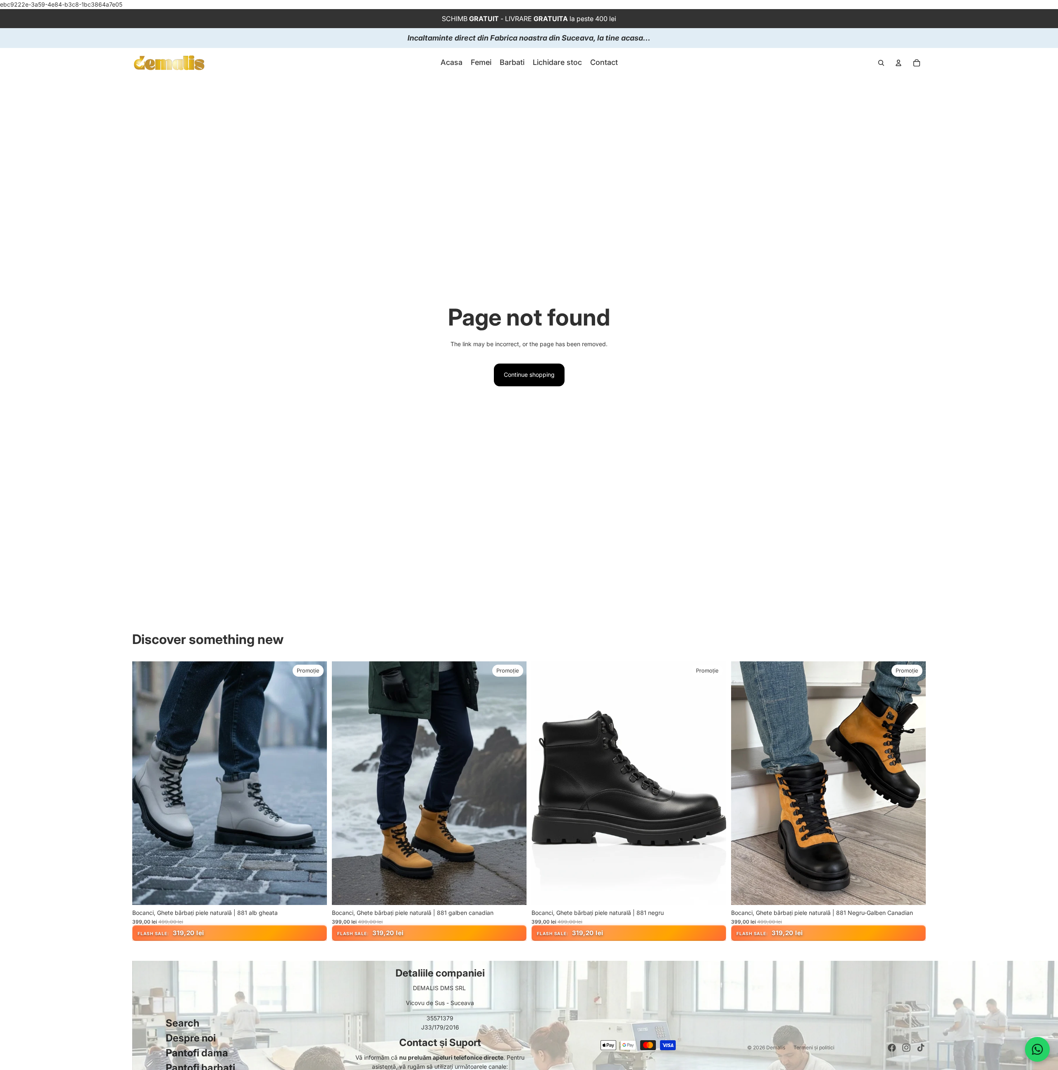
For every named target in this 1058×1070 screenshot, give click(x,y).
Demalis (775, 1047)
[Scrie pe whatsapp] (1037, 1049)
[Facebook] (892, 1048)
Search (182, 1023)
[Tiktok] (921, 1048)
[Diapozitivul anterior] (144, 783)
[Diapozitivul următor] (314, 783)
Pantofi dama (197, 1053)
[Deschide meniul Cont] (898, 63)
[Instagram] (906, 1048)
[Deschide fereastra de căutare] (881, 63)
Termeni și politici (814, 1047)
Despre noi (191, 1038)
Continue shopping (529, 374)
